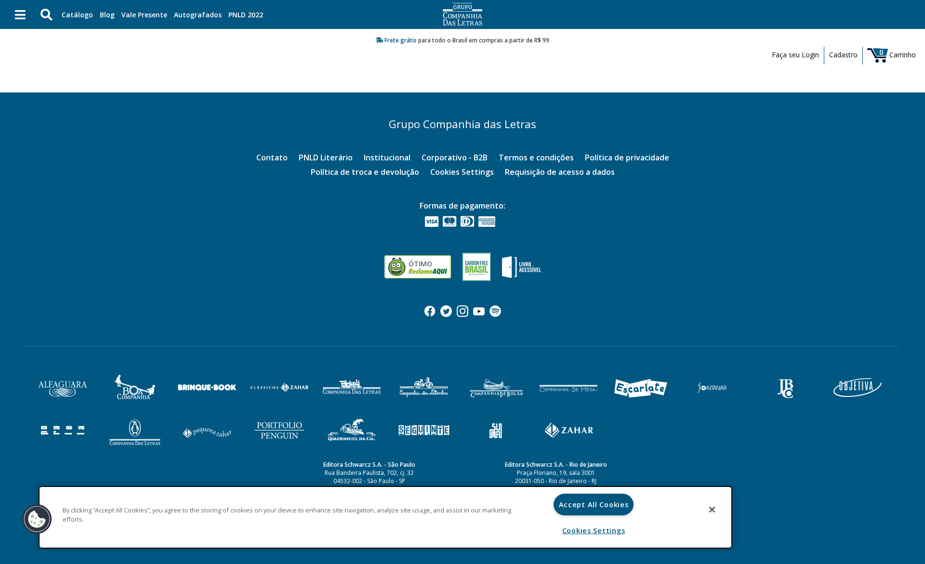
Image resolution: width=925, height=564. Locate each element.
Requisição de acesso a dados (560, 172)
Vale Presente (144, 14)
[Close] (712, 509)
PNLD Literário (326, 157)
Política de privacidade (627, 157)
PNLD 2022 (245, 14)
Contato (272, 157)
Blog (107, 14)
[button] (37, 519)
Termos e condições (536, 157)
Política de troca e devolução (365, 172)
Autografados (198, 14)
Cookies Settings (462, 172)
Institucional (387, 157)
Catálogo (77, 14)
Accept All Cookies (594, 504)
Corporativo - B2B (455, 157)
